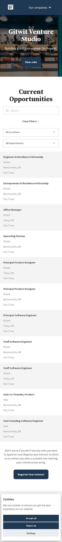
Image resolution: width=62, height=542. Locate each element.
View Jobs (31, 62)
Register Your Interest (31, 474)
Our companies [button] (38, 7)
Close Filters (29, 121)
